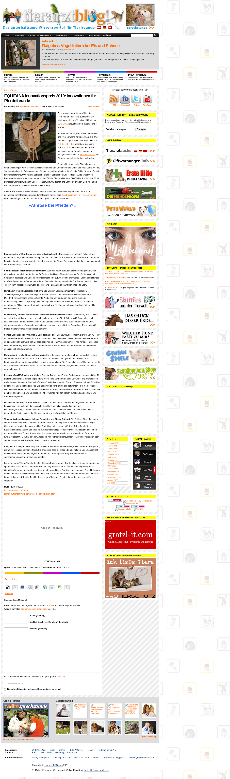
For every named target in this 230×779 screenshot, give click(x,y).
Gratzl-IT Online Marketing (87, 757)
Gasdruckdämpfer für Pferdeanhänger (79, 195)
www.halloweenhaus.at (124, 284)
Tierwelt (90, 750)
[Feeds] (113, 103)
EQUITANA (63, 124)
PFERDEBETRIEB (66, 144)
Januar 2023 (112, 469)
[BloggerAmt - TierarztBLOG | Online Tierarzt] (130, 504)
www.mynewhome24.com (141, 757)
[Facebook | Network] (125, 103)
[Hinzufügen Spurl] (53, 590)
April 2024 (111, 457)
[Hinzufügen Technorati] (60, 590)
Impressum (79, 35)
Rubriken (19, 35)
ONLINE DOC (38, 750)
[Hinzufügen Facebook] (23, 590)
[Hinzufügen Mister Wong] (38, 590)
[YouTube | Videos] (147, 103)
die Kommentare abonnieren (34, 609)
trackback (49, 605)
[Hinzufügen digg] (15, 590)
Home (7, 35)
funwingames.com (62, 757)
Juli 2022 (111, 483)
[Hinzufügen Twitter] (67, 590)
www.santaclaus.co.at (124, 273)
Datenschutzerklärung (100, 35)
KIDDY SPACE (111, 288)
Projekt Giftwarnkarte (40, 35)
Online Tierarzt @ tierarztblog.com (18, 739)
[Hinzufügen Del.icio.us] (8, 590)
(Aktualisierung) (149, 737)
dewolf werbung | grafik (115, 757)
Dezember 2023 (114, 463)
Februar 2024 (113, 460)
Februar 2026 (113, 443)
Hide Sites (9, 594)
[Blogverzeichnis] (123, 509)
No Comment (68, 50)
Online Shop (46, 752)
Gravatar (61, 677)
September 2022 (114, 477)
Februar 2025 (113, 454)
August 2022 (112, 480)
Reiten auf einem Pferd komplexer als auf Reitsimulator (29, 494)
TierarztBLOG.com (53, 765)
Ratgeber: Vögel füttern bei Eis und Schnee (81, 45)
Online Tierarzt (11, 700)
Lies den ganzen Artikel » (53, 64)
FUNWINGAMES (62, 35)
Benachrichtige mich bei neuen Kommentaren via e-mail (34, 689)
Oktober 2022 (113, 474)
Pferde (14, 90)
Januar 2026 (112, 446)
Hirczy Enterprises (41, 757)
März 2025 (111, 452)
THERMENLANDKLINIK (115, 277)
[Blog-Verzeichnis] (115, 501)
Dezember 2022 (114, 472)
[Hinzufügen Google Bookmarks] (30, 590)
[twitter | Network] (136, 103)
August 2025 (112, 449)
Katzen (61, 750)
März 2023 (111, 466)
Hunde (52, 750)
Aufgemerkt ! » (49, 41)
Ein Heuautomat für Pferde (16, 490)
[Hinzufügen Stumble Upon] (45, 590)
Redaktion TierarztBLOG (31, 107)
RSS (34, 752)
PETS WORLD (76, 750)
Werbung (59, 752)
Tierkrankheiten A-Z (107, 750)
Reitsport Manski (87, 154)
